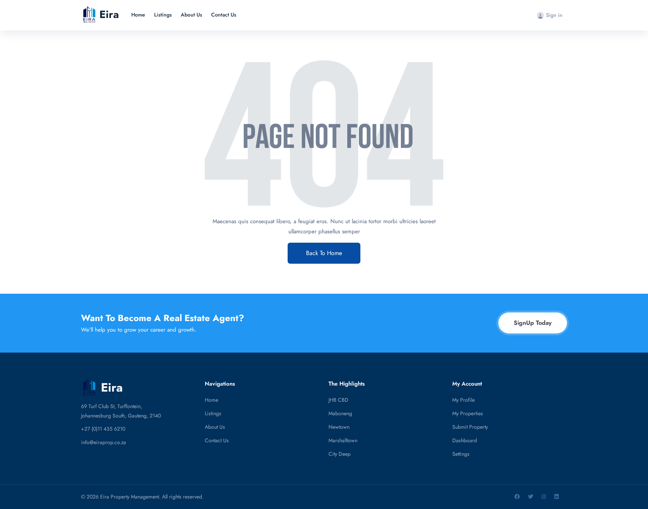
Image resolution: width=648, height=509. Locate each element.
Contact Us (223, 14)
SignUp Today (533, 322)
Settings (461, 454)
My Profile (463, 400)
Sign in (554, 15)
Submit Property (470, 427)
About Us (191, 14)
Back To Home (324, 253)
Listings (163, 14)
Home (138, 14)
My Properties (467, 413)
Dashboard (464, 440)
